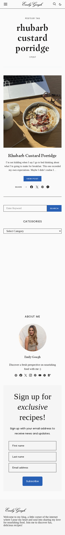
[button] (60, 4)
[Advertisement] (32, 274)
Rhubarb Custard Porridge (32, 155)
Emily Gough (32, 357)
